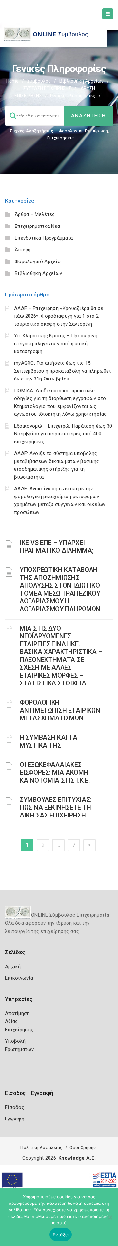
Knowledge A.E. (77, 1158)
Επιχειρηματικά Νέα (37, 226)
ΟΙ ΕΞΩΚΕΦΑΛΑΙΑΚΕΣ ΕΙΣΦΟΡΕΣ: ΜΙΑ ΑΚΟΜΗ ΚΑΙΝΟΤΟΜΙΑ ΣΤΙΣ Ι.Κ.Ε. (55, 772)
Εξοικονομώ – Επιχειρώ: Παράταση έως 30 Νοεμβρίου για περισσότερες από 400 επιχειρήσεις (63, 434)
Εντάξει (61, 1234)
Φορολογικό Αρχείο (38, 261)
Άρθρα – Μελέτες (35, 214)
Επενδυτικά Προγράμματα (44, 238)
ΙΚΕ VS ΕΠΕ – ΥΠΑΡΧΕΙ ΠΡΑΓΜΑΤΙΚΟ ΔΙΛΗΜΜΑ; (56, 546)
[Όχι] (110, 1220)
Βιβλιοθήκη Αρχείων (81, 81)
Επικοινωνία (19, 978)
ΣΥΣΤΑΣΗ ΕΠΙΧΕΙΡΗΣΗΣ (47, 88)
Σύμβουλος (39, 81)
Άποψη (23, 250)
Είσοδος (14, 1107)
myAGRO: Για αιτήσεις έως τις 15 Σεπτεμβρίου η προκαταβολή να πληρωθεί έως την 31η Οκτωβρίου (62, 371)
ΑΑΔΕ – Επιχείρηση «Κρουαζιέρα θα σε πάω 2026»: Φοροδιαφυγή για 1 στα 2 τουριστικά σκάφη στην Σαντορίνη (59, 316)
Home (12, 81)
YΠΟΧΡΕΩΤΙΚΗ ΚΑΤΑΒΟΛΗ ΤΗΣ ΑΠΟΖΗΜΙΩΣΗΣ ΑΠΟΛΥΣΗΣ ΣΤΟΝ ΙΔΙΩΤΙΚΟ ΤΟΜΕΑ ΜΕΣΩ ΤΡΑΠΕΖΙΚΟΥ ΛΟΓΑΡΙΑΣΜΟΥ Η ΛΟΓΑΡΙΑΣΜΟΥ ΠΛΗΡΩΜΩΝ (60, 589)
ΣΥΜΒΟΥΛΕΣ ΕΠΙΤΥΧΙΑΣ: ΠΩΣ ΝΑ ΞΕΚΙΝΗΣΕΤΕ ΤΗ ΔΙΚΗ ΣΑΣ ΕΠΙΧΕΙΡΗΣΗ (55, 807)
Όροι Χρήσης (82, 1147)
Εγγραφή (14, 1119)
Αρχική (13, 966)
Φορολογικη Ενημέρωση (83, 130)
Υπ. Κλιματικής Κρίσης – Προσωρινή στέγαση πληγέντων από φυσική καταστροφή (55, 343)
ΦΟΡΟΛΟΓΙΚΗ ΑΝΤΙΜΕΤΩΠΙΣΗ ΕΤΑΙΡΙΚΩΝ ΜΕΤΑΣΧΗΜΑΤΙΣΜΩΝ (60, 710)
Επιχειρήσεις (60, 137)
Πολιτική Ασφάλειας (41, 1147)
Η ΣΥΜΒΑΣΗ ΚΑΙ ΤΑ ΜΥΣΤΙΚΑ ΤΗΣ (48, 741)
